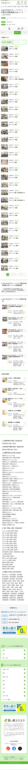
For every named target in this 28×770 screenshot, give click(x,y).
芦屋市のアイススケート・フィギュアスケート (13, 472)
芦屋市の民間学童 (6, 520)
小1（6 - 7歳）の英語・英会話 (9, 539)
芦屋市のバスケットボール (8, 468)
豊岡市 (20, 583)
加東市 (16, 591)
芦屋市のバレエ (15, 484)
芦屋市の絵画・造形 (19, 503)
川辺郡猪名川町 (6, 593)
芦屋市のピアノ (15, 466)
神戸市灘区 (19, 574)
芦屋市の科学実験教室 (15, 489)
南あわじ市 (19, 589)
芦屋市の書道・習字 (7, 499)
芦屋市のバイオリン (7, 482)
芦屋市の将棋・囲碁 (7, 510)
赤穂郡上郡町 (20, 597)
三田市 (16, 587)
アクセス (24, 32)
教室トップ (3, 32)
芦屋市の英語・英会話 (7, 478)
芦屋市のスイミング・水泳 (8, 455)
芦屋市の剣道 (5, 493)
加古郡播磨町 (5, 595)
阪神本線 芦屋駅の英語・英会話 (9, 449)
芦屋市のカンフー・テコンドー (9, 518)
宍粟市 (12, 591)
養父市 (10, 589)
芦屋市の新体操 (16, 457)
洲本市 (3, 583)
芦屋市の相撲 (20, 501)
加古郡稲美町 (21, 593)
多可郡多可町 (14, 593)
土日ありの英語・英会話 (8, 556)
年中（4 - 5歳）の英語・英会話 (9, 535)
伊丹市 (12, 583)
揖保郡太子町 (13, 597)
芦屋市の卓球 (5, 463)
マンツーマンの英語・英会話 (9, 560)
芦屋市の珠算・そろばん (8, 503)
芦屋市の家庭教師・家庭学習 (9, 514)
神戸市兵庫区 (5, 576)
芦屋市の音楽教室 (6, 474)
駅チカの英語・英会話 (7, 564)
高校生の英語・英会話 (19, 551)
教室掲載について (14, 757)
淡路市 (8, 591)
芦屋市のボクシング (7, 505)
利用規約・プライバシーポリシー (11, 759)
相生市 (16, 583)
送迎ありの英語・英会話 (8, 568)
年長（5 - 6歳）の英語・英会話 (9, 537)
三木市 (21, 585)
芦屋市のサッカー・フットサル (9, 459)
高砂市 (3, 587)
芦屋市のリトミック (18, 478)
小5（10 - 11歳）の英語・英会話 (10, 547)
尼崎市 (14, 580)
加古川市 (4, 585)
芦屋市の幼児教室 (6, 484)
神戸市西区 (4, 580)
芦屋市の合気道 (16, 497)
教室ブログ (17, 32)
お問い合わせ (6, 757)
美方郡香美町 (13, 599)
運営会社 (22, 759)
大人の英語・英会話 (7, 553)
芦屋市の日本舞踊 (6, 516)
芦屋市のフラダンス (7, 497)
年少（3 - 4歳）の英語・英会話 (9, 532)
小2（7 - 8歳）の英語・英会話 (9, 541)
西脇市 (13, 585)
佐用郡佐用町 (5, 599)
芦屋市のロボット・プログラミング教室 (11, 508)
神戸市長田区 (13, 576)
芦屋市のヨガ (5, 480)
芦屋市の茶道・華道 (17, 510)
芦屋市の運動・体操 (7, 457)
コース (10, 32)
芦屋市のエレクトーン (7, 470)
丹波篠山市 (4, 589)
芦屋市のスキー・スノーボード (9, 476)
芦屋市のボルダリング (18, 482)
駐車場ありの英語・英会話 (8, 566)
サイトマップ (21, 757)
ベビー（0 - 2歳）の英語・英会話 (10, 530)
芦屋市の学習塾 (13, 480)
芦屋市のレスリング (7, 512)
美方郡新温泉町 (20, 599)
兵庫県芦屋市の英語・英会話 (9, 443)
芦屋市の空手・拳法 (7, 487)
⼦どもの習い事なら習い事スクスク (14, 762)
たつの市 (21, 591)
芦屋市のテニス (6, 461)
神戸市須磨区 (20, 576)
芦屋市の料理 (15, 520)
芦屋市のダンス (16, 487)
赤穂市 (9, 585)
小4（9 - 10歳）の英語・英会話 (9, 545)
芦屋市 (8, 583)
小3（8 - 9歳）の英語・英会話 (9, 543)
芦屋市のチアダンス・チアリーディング (11, 491)
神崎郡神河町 (5, 597)
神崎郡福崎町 (20, 595)
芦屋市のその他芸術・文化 (8, 524)
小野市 (12, 587)
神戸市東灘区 (13, 574)
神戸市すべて (5, 574)
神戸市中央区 (19, 578)
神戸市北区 (12, 578)
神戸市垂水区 (5, 578)
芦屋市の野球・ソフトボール (17, 461)
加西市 (20, 587)
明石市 (18, 580)
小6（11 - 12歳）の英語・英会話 (10, 549)
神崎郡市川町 (13, 595)
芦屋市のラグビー (6, 466)
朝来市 (3, 591)
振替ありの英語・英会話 (8, 562)
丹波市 (14, 589)
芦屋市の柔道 (5, 489)
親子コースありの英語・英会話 (9, 558)
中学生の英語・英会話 (7, 551)
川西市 (8, 587)
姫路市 (10, 580)
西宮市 (22, 580)
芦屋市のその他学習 (19, 522)
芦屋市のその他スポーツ (8, 522)
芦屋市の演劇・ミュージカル (9, 501)
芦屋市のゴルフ (13, 463)
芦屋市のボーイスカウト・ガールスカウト (12, 495)
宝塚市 (17, 585)
